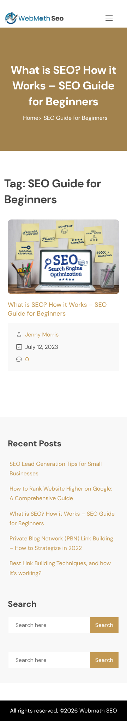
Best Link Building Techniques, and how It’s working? (60, 567)
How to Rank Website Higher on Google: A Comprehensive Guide (61, 493)
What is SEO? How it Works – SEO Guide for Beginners (57, 309)
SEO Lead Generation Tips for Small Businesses (56, 468)
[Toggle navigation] (108, 17)
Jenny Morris (42, 334)
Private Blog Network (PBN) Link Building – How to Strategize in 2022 (61, 543)
